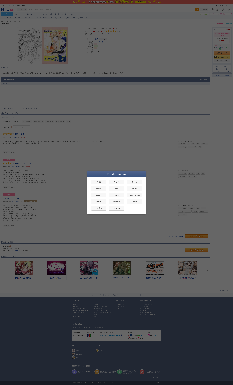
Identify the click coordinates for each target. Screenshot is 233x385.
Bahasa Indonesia (134, 195)
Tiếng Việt (116, 208)
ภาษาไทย (99, 208)
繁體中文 (98, 189)
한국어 (116, 189)
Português (116, 202)
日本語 (99, 182)
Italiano (98, 202)
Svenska (134, 202)
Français (116, 195)
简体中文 (134, 182)
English (116, 182)
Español (134, 189)
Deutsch (98, 195)
